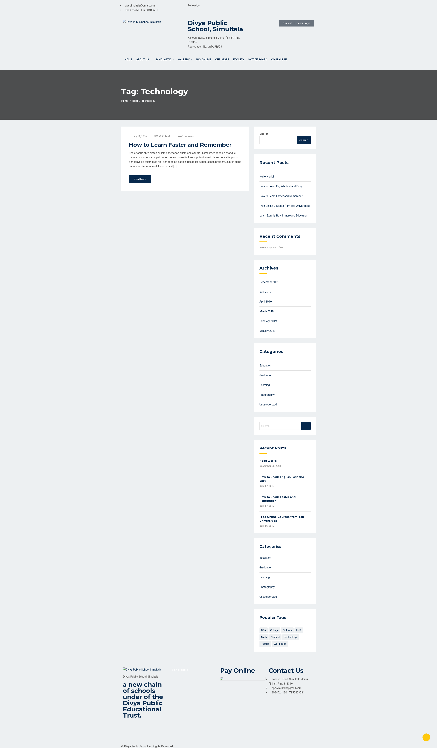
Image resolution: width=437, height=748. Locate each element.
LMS (298, 630)
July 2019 (265, 291)
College (274, 630)
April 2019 (265, 301)
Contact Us (279, 59)
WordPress (280, 643)
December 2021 (269, 282)
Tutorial (265, 643)
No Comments (186, 136)
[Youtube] (303, 7)
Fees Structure (183, 691)
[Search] (306, 426)
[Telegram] (294, 7)
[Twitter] (266, 7)
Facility (238, 59)
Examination (181, 685)
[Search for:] (285, 426)
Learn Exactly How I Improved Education (283, 215)
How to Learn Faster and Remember (180, 144)
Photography (267, 394)
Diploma (287, 630)
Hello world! (266, 176)
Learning (264, 385)
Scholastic (163, 59)
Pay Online (203, 59)
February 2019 (268, 321)
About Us (142, 59)
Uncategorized (268, 404)
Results (178, 696)
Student (275, 637)
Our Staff (222, 59)
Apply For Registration (187, 679)
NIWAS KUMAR (162, 136)
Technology (290, 637)
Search (264, 133)
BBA (263, 630)
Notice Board (257, 59)
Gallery (184, 59)
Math (264, 637)
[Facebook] (257, 7)
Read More (140, 179)
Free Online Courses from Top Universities (284, 205)
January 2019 (267, 330)
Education (265, 365)
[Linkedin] (284, 7)
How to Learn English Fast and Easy (280, 186)
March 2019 (266, 311)
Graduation (265, 375)
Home (128, 59)
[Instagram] (275, 7)
